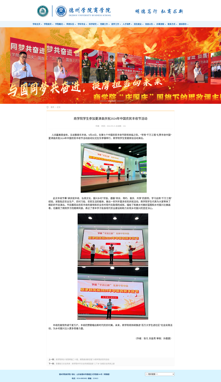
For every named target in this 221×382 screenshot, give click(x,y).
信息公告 (149, 24)
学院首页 (48, 24)
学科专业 (82, 24)
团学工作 (115, 24)
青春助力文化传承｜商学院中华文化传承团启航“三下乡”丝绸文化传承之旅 (85, 364)
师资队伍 (70, 24)
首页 (52, 107)
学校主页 (37, 24)
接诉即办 (183, 24)
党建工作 (104, 24)
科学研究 (93, 24)
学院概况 (59, 24)
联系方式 (172, 24)
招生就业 (138, 24)
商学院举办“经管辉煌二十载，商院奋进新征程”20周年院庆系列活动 (82, 359)
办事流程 (160, 24)
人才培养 (127, 24)
